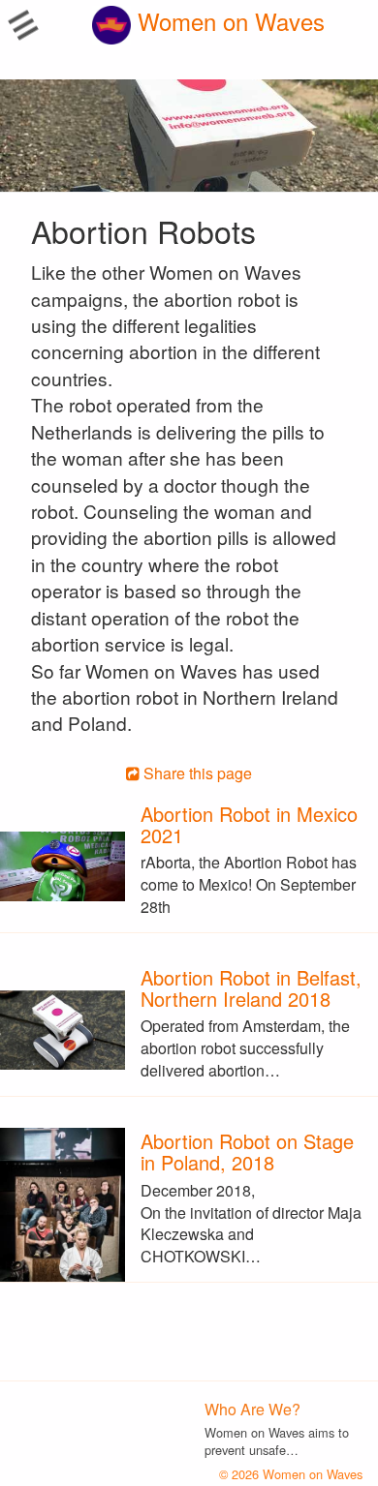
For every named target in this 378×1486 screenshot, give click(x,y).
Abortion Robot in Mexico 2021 (249, 824)
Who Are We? (252, 1409)
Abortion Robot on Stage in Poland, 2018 (247, 1151)
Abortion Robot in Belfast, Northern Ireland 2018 (251, 988)
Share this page (196, 773)
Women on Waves (228, 21)
